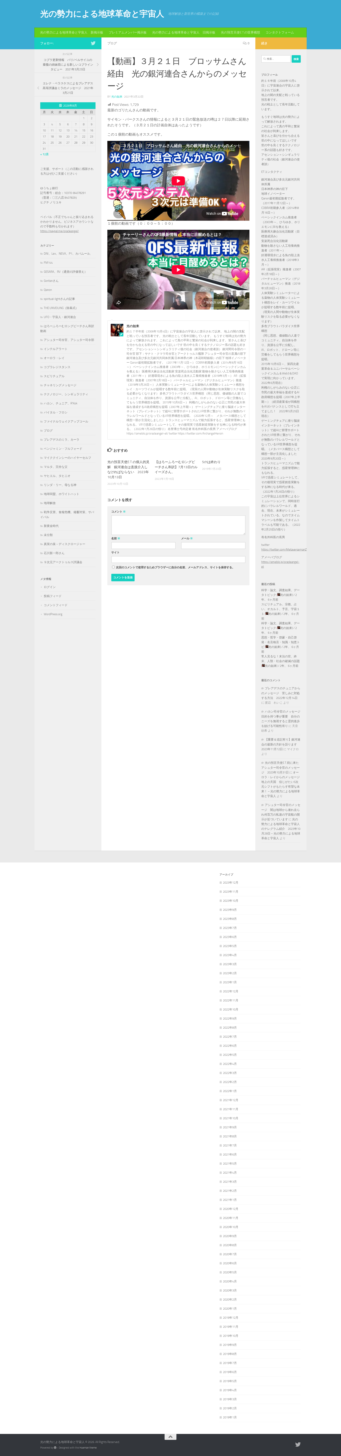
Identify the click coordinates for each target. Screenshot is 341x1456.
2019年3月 (230, 1399)
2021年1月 (230, 1200)
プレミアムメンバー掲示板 (128, 32)
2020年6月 (230, 1263)
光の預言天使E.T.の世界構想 (240, 32)
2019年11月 (230, 1327)
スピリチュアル (54, 376)
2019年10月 (230, 1336)
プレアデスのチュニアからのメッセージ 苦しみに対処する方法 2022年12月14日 (280, 693)
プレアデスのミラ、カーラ (61, 439)
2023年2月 (230, 973)
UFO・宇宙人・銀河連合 (60, 317)
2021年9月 (230, 1127)
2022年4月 (230, 1064)
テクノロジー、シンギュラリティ (66, 394)
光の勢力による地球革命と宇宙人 (102, 14)
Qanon (48, 290)
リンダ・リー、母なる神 (60, 485)
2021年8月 (230, 1136)
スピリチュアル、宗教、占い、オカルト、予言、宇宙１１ (280, 609)
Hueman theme (88, 1447)
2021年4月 (230, 1172)
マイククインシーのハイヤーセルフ (67, 458)
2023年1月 (230, 982)
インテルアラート (55, 349)
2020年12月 (230, 1209)
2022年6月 (230, 1046)
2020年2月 (230, 1299)
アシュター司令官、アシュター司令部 (69, 340)
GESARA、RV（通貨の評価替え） (65, 272)
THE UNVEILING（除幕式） (61, 308)
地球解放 (50, 503)
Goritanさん (51, 281)
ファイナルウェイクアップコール (66, 421)
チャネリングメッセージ (60, 385)
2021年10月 (230, 1118)
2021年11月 (230, 1109)
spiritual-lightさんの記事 (59, 299)
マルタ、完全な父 (55, 467)
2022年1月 (230, 1091)
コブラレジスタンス (57, 367)
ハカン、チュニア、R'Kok (60, 403)
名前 (115, 538)
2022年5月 (230, 1055)
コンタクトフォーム (280, 32)
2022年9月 (230, 1018)
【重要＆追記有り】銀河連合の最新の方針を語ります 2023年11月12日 (280, 744)
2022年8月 (230, 1027)
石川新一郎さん (54, 553)
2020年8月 (230, 1245)
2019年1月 (230, 1417)
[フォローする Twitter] (93, 43)
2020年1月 (230, 1308)
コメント (118, 511)
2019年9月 (230, 1345)
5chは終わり (211, 462)
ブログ (112, 43)
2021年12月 (230, 1100)
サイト (115, 552)
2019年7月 (230, 1363)
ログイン (50, 587)
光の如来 (116, 96)
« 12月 (44, 154)
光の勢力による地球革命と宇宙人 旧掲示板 (183, 32)
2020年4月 (230, 1281)
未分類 (48, 535)
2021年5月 (230, 1163)
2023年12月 (230, 882)
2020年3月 (230, 1290)
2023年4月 (230, 955)
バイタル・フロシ (55, 412)
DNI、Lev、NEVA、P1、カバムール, (67, 253)
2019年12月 (230, 1317)
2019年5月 (230, 1381)
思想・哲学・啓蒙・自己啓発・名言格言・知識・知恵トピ (280, 642)
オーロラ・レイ (54, 358)
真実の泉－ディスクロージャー (64, 544)
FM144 (48, 262)
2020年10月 (230, 1227)
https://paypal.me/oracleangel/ (59, 231)
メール (187, 538)
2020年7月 (230, 1254)
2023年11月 (230, 891)
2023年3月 (230, 964)
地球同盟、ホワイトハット (61, 494)
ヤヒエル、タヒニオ (57, 476)
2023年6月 (230, 937)
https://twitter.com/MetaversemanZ (284, 549)
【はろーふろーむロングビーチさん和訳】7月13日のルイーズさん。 (176, 467)
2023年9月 (230, 910)
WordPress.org (53, 614)
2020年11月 (230, 1218)
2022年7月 (230, 1036)
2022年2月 (230, 1082)
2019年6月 (230, 1372)
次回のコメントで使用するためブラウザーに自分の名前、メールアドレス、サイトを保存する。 (175, 567)
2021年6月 (230, 1154)
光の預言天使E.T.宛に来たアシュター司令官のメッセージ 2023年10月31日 (280, 767)
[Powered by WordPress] (55, 1447)
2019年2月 (230, 1408)
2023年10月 (230, 900)
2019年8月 (230, 1354)
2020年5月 (230, 1272)
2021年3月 (230, 1181)
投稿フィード (53, 596)
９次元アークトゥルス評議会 (63, 562)
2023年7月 (230, 928)
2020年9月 (230, 1236)
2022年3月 (230, 1073)
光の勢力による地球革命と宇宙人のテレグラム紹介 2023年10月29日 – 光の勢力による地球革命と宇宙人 (280, 829)
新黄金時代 (51, 526)
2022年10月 (230, 1009)
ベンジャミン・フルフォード (63, 448)
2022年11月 (230, 1000)
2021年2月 (230, 1191)
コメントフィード (55, 605)
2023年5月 (230, 946)
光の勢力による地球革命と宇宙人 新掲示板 (71, 32)
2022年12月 (230, 991)
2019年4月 (230, 1390)
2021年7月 (230, 1145)
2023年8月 (230, 919)
